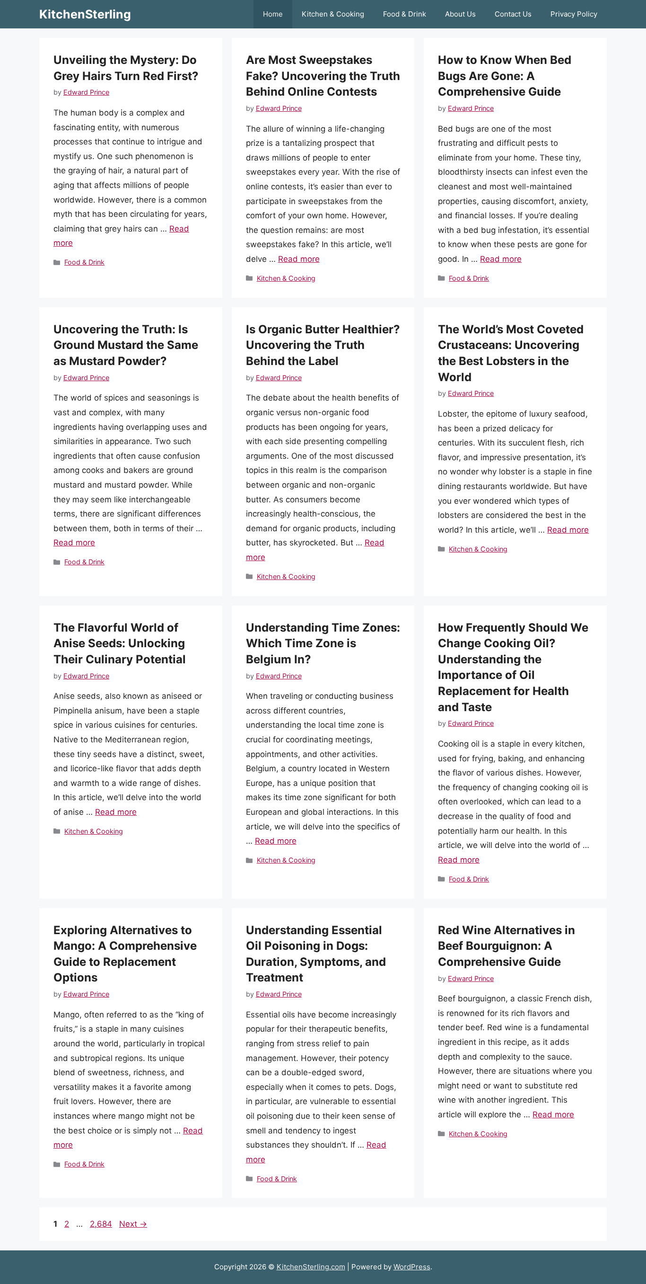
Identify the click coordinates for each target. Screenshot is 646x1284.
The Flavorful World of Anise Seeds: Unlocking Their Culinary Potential (119, 643)
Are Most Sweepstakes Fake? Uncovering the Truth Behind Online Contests (323, 75)
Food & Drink (404, 13)
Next (133, 1224)
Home (273, 13)
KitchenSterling (85, 14)
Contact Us (513, 13)
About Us (460, 13)
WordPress (411, 1266)
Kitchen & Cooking (333, 13)
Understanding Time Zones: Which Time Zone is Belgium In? (323, 643)
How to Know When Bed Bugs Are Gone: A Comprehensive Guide (504, 75)
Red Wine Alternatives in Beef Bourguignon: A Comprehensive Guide (506, 946)
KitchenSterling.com (311, 1266)
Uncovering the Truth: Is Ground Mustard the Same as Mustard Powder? (125, 345)
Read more (299, 259)
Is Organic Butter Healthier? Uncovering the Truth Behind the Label (323, 345)
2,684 (100, 1224)
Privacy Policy (573, 13)
